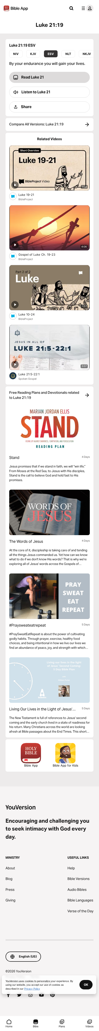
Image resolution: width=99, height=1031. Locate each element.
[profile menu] (86, 8)
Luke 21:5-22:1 (32, 374)
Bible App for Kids (65, 765)
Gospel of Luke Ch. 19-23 (40, 254)
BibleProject (25, 199)
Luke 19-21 (30, 195)
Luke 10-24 (30, 314)
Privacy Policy (32, 988)
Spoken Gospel (27, 378)
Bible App (31, 765)
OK (86, 984)
